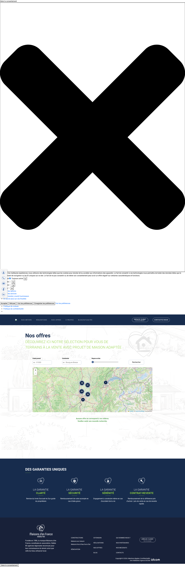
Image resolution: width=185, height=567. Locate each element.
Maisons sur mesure (77, 541)
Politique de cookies (11, 306)
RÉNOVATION (75, 549)
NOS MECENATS (121, 548)
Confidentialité (145, 558)
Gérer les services (9, 294)
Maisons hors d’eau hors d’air (80, 544)
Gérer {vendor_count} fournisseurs (16, 296)
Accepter (4, 303)
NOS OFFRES (97, 548)
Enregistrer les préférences (44, 303)
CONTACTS (120, 553)
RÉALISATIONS (98, 543)
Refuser (12, 303)
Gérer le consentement (9, 565)
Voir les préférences (24, 303)
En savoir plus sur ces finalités (14, 299)
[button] (92, 137)
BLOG (95, 553)
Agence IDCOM (145, 560)
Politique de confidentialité (13, 309)
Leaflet (131, 411)
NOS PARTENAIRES (122, 543)
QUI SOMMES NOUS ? (123, 538)
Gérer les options (9, 291)
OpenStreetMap (140, 411)
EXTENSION (97, 538)
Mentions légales (133, 558)
